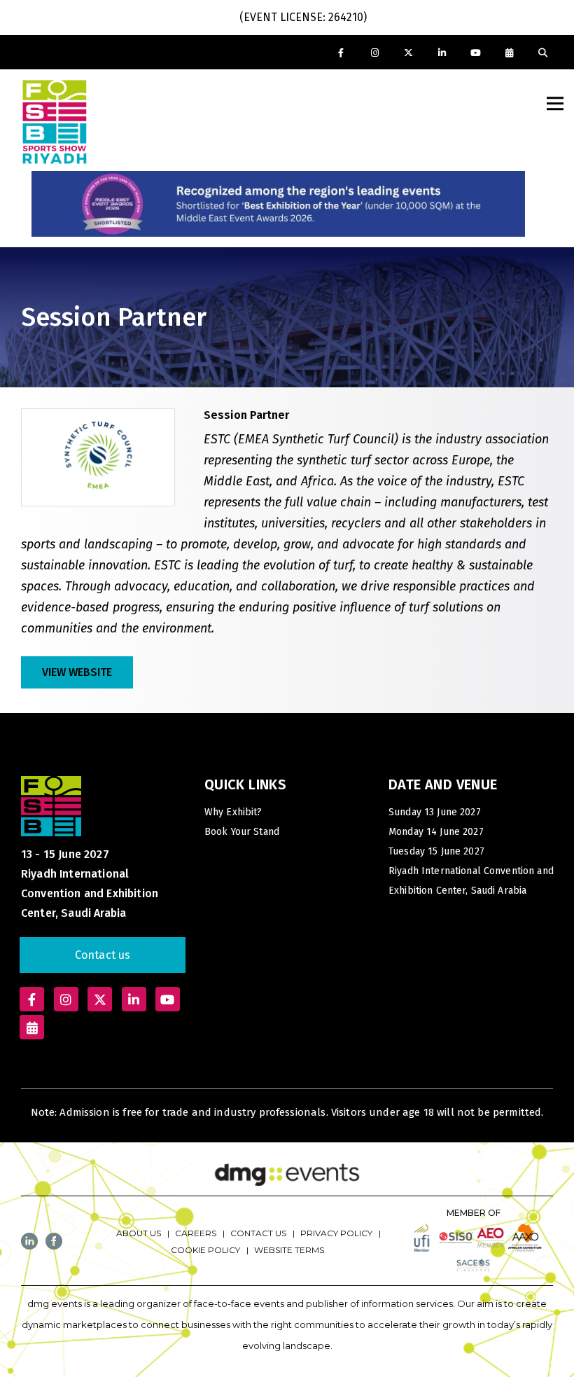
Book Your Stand (241, 832)
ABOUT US (138, 1233)
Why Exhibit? (233, 812)
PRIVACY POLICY (336, 1233)
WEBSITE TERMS (289, 1250)
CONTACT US (258, 1233)
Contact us (103, 955)
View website (77, 672)
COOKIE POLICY (205, 1250)
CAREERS (195, 1233)
